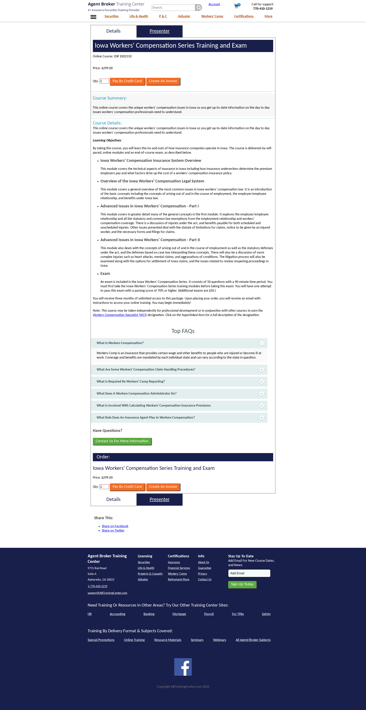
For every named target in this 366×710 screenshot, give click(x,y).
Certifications (244, 16)
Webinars (219, 640)
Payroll (209, 614)
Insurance (174, 562)
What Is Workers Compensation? (120, 343)
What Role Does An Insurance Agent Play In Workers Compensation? (146, 418)
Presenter (160, 31)
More (268, 16)
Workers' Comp (212, 16)
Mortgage (179, 614)
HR (90, 614)
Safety (266, 614)
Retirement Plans (178, 579)
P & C (163, 16)
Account (214, 4)
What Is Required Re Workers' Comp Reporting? (131, 381)
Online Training (134, 640)
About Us (203, 562)
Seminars (197, 640)
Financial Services (179, 568)
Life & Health (139, 16)
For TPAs (238, 614)
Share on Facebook (115, 526)
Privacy (202, 573)
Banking (149, 614)
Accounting (117, 614)
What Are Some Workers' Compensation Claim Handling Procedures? (146, 369)
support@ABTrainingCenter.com (107, 593)
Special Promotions (101, 640)
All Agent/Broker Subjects (253, 640)
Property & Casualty (150, 573)
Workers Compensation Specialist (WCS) (120, 315)
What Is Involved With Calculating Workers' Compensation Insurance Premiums (154, 406)
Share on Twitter (113, 531)
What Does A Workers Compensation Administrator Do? (137, 394)
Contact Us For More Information (122, 441)
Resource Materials (167, 640)
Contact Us (204, 579)
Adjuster (184, 16)
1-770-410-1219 (97, 586)
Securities (112, 16)
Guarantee (204, 568)
